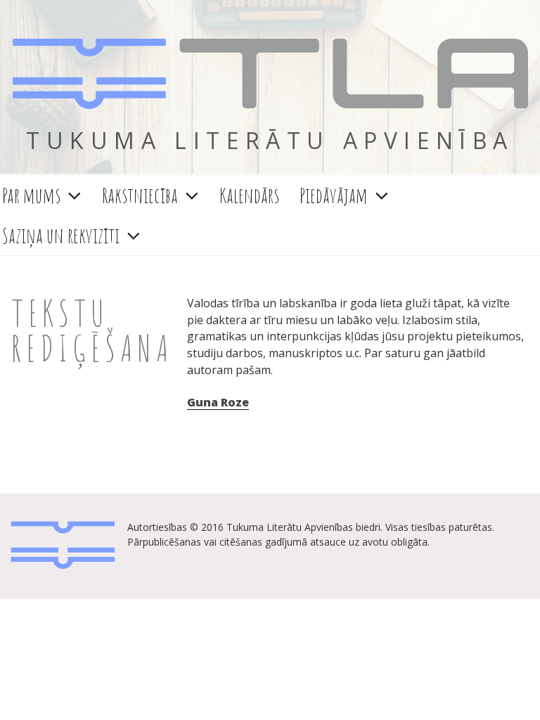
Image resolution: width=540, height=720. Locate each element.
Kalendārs (249, 195)
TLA (270, 75)
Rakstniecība (140, 195)
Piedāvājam (334, 195)
